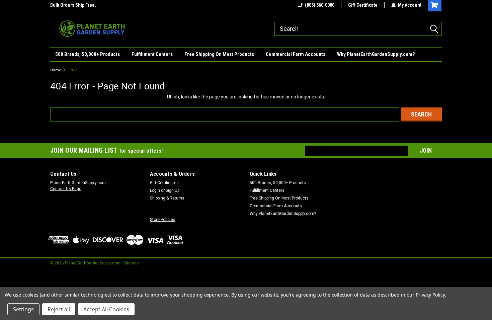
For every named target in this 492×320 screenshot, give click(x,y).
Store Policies (162, 219)
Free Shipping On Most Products (219, 54)
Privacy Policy (430, 295)
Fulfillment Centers (152, 54)
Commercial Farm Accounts (295, 54)
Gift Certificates (164, 182)
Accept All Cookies (106, 309)
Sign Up (172, 190)
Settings (23, 309)
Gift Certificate (363, 5)
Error (73, 70)
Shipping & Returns (167, 198)
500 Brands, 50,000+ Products (87, 54)
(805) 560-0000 (319, 5)
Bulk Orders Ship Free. (69, 5)
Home (55, 70)
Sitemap (131, 263)
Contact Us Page (65, 188)
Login (155, 190)
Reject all (59, 309)
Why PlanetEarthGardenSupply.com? (376, 54)
